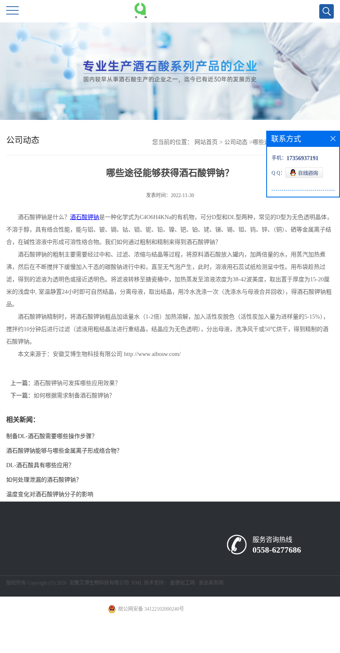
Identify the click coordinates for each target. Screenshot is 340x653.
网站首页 (206, 142)
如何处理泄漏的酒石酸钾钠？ (44, 480)
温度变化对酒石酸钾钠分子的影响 (49, 494)
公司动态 (236, 142)
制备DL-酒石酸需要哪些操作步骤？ (51, 436)
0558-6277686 (277, 549)
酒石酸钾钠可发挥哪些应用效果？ (77, 383)
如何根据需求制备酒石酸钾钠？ (74, 395)
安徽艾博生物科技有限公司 (99, 583)
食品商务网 (211, 583)
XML (137, 583)
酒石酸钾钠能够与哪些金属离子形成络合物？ (64, 451)
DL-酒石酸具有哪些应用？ (40, 465)
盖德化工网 (182, 583)
